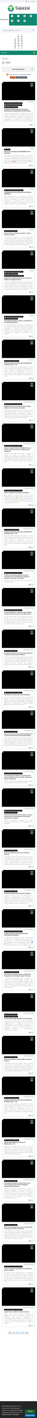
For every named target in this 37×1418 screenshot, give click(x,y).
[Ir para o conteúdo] (30, 21)
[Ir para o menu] (33, 21)
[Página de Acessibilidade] (25, 21)
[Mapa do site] (18, 21)
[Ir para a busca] (11, 24)
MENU (5, 52)
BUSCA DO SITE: (7, 27)
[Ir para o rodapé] (15, 24)
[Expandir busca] (32, 69)
